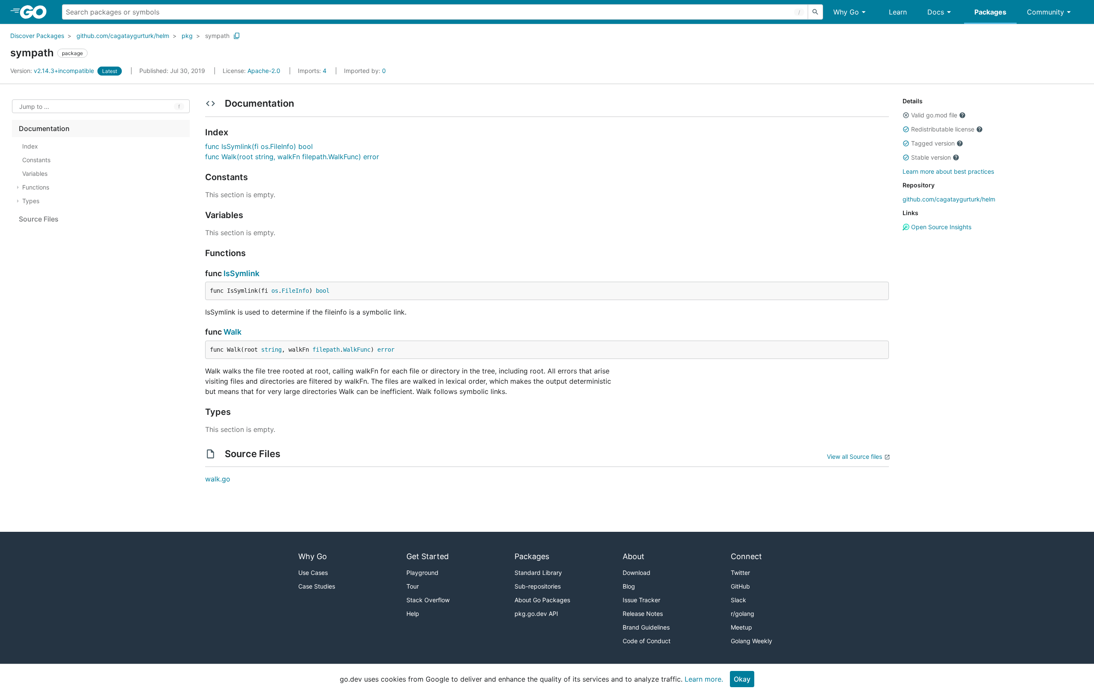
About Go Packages (542, 600)
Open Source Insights (940, 226)
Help (412, 613)
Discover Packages (37, 35)
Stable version (931, 157)
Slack (738, 600)
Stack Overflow (428, 600)
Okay (742, 679)
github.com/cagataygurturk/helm (122, 35)
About (633, 556)
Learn (898, 12)
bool (322, 290)
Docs (935, 12)
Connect (746, 556)
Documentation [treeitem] (44, 128)
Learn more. (704, 679)
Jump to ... (34, 106)
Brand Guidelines (646, 627)
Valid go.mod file (934, 115)
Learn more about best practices (948, 171)
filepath (326, 349)
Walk (232, 331)
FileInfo (295, 290)
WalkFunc (357, 349)
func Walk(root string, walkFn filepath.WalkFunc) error (292, 156)
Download (636, 572)
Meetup (741, 627)
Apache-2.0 (263, 70)
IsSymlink (241, 273)
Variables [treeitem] (34, 173)
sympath (217, 35)
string (271, 349)
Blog (629, 586)
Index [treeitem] (30, 146)
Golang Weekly (751, 640)
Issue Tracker (641, 600)
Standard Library (538, 572)
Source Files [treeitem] (39, 219)
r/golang (742, 613)
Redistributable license (942, 129)
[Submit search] (815, 12)
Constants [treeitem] (36, 159)
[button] (906, 115)
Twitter (740, 572)
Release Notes (643, 613)
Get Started (427, 556)
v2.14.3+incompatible (53, 70)
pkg (187, 35)
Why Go (846, 12)
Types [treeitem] (30, 200)
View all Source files (854, 456)
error (385, 349)
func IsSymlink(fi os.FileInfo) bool (259, 146)
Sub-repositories (538, 586)
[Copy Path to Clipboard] (237, 36)
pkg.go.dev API (536, 613)
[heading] (36, 12)
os (274, 290)
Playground (422, 572)
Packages (990, 12)
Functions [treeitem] (35, 187)
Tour (412, 586)
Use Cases (313, 572)
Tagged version (932, 143)
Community (1045, 12)
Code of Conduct (647, 640)
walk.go (217, 479)
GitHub (740, 586)
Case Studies (316, 586)
